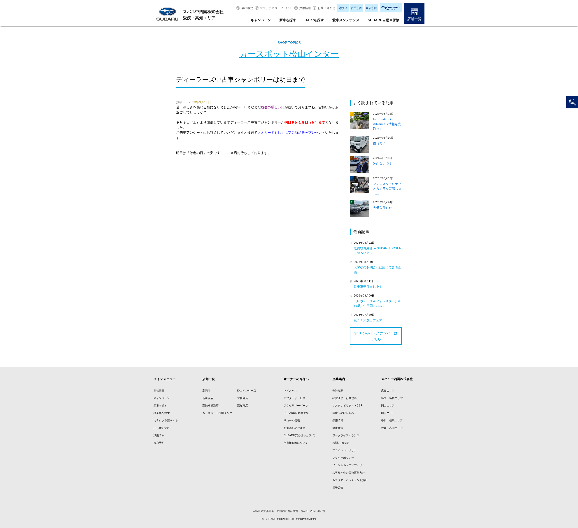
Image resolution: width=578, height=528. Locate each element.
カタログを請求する (166, 420)
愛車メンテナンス (345, 20)
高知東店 (242, 405)
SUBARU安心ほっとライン (300, 435)
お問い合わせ (326, 8)
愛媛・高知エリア (392, 428)
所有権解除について (296, 442)
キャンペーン (261, 20)
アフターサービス (294, 398)
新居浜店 (207, 398)
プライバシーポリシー (345, 450)
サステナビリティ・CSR (276, 8)
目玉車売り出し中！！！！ (373, 286)
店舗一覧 (414, 19)
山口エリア (388, 413)
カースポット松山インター (289, 53)
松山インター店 (246, 390)
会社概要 (247, 8)
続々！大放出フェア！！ (371, 320)
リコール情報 (292, 420)
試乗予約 (356, 8)
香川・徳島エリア (392, 420)
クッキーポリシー (343, 457)
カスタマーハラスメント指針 (350, 480)
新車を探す (287, 20)
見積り (342, 8)
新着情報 (159, 390)
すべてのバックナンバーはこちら (376, 336)
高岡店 (206, 390)
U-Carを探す (314, 20)
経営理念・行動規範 (344, 398)
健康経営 (337, 428)
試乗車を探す (162, 413)
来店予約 (371, 8)
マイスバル (290, 390)
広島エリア (388, 390)
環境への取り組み (343, 413)
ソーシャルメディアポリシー (350, 465)
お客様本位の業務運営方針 (348, 472)
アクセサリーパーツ (296, 405)
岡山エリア (388, 405)
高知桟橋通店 (210, 405)
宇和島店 (242, 398)
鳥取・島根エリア (392, 398)
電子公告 (337, 487)
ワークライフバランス (345, 435)
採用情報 (305, 8)
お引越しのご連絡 (294, 428)
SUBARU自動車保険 (383, 20)
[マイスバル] (391, 7)
